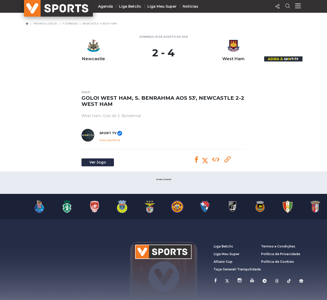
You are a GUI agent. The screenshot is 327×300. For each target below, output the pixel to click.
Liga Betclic (130, 6)
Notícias (190, 6)
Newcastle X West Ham (100, 23)
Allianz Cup (223, 262)
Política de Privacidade (280, 254)
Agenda (105, 6)
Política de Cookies (277, 262)
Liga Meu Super (162, 6)
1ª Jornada (70, 23)
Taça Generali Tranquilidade (237, 269)
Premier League (45, 23)
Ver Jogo (97, 162)
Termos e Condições (278, 246)
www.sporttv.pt (109, 140)
